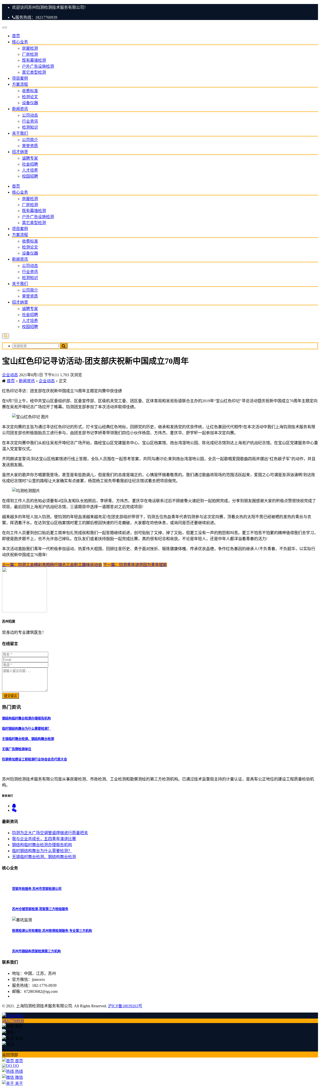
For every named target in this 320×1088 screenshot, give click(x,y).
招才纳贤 (20, 152)
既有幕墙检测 (34, 60)
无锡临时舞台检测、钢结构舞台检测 (28, 739)
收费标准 (30, 91)
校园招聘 (30, 176)
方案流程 (20, 84)
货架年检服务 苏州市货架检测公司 (37, 889)
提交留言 (10, 696)
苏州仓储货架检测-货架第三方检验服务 (40, 909)
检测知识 (30, 127)
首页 (16, 36)
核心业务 (20, 42)
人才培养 (30, 170)
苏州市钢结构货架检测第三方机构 (36, 951)
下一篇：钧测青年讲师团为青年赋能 (135, 565)
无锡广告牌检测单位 (16, 749)
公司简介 (30, 140)
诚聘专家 (30, 158)
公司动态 (30, 115)
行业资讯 (30, 121)
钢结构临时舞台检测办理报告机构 (26, 718)
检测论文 (30, 97)
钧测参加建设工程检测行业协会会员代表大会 (34, 759)
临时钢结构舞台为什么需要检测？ (26, 728)
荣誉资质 (30, 146)
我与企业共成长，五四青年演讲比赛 (44, 839)
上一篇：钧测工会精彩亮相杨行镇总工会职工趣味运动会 (52, 565)
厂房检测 (30, 54)
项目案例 (20, 78)
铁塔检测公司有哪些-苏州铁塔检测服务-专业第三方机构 (52, 931)
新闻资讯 (20, 109)
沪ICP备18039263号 (125, 1006)
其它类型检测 (34, 72)
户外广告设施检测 (38, 66)
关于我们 (20, 133)
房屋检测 (30, 48)
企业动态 (10, 375)
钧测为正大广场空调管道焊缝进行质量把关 (50, 833)
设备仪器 (30, 103)
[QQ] (14, 806)
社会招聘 (30, 164)
